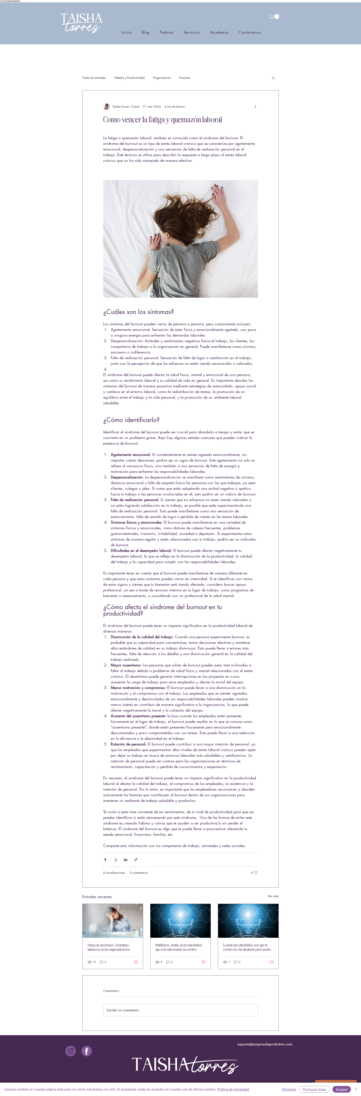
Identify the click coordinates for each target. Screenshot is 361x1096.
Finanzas (184, 78)
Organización (162, 78)
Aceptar (341, 1089)
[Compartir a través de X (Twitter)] (115, 860)
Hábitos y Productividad (129, 78)
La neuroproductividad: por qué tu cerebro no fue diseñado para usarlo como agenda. (247, 947)
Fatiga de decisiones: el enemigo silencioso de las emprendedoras (109, 947)
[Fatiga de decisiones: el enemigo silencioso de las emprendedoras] (113, 921)
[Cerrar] (355, 1089)
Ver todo (273, 896)
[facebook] (86, 1051)
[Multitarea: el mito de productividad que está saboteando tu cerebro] (180, 921)
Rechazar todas (314, 1089)
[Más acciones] (255, 106)
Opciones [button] (289, 1089)
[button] (274, 16)
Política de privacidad (233, 1089)
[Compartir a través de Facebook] (105, 860)
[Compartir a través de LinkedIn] (126, 860)
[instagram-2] (70, 1051)
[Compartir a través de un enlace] (136, 860)
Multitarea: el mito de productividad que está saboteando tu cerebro (178, 947)
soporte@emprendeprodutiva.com (264, 1044)
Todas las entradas (94, 78)
